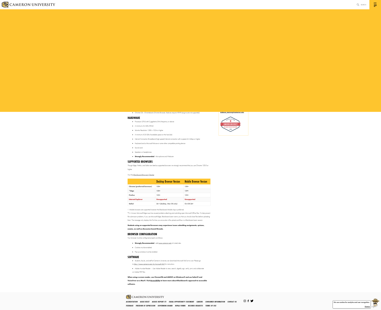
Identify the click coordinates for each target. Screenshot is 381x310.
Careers (200, 301)
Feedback (129, 305)
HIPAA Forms (180, 305)
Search (363, 5)
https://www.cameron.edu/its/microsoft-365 (149, 264)
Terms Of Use (210, 305)
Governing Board (165, 305)
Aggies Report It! (159, 301)
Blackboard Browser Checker (143, 175)
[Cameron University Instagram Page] (245, 301)
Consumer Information (215, 301)
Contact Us (232, 301)
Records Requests (195, 305)
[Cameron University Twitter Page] (251, 301)
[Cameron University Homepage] (28, 5)
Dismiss (367, 307)
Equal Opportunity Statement (181, 301)
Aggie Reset (145, 301)
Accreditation (132, 301)
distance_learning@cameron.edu (232, 112)
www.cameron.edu (165, 243)
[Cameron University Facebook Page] (248, 301)
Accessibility (155, 280)
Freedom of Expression (145, 305)
